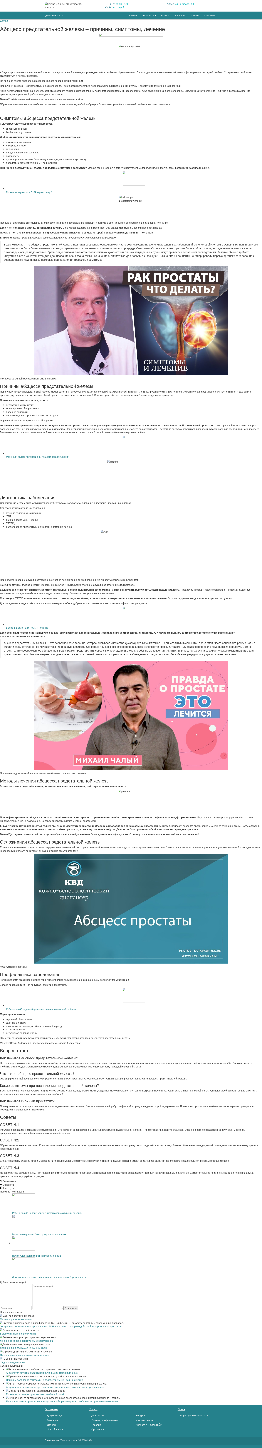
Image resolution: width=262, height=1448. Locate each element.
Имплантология (144, 1420)
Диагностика (98, 1415)
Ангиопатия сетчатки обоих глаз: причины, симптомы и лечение (42, 1372)
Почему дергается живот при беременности (37, 1255)
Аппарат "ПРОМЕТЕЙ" (148, 1425)
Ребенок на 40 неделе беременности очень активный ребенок (41, 1009)
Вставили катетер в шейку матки (18, 1333)
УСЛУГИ (165, 15)
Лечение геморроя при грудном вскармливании (27, 1340)
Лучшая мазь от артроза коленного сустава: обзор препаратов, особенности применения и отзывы (62, 1401)
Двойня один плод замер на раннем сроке (23, 1348)
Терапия (96, 1425)
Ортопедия (97, 1429)
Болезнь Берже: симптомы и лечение (27, 627)
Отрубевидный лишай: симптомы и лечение (24, 1355)
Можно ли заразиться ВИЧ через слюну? (29, 192)
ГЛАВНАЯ (133, 15)
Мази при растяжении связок (16, 1319)
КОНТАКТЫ (209, 15)
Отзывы (51, 1425)
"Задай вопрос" (55, 1429)
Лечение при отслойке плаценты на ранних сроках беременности (49, 1277)
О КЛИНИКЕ (148, 15)
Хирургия (140, 1415)
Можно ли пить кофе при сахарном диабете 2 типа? (35, 1394)
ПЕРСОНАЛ (179, 15)
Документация (54, 1415)
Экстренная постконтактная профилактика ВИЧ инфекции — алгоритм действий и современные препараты (61, 1326)
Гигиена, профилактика (104, 1420)
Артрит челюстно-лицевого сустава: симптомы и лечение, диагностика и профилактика (55, 1387)
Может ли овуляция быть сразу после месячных (39, 1234)
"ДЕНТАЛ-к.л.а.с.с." (55, 15)
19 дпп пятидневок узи (12, 1362)
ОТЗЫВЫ (194, 15)
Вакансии (52, 1420)
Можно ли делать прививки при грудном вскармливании (37, 456)
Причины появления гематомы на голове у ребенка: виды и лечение (44, 1380)
